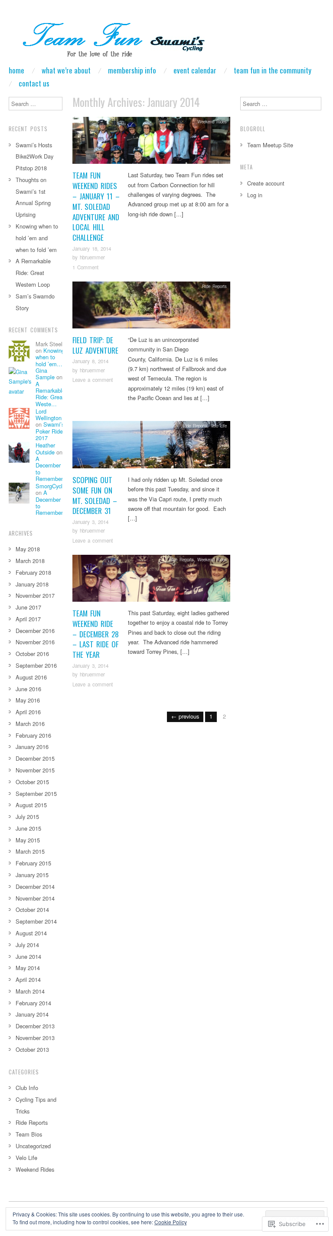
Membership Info (132, 70)
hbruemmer (92, 257)
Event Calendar (194, 70)
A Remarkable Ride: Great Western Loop (33, 272)
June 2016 (28, 689)
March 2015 (30, 851)
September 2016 (36, 665)
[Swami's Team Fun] (108, 41)
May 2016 (28, 700)
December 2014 (35, 886)
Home (16, 70)
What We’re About (66, 70)
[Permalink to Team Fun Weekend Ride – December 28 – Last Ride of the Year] (151, 581)
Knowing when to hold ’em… (50, 357)
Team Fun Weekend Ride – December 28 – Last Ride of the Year (95, 634)
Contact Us (34, 83)
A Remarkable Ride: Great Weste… (50, 394)
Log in (254, 195)
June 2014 (28, 956)
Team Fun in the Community (272, 70)
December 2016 (35, 630)
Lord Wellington (49, 414)
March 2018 (30, 561)
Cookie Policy (170, 1222)
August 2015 (31, 805)
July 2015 (27, 816)
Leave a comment (92, 379)
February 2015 (33, 863)
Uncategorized (33, 1146)
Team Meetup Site (270, 145)
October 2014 (32, 909)
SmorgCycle (50, 486)
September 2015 (36, 793)
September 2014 (36, 921)
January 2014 (32, 1014)
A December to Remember (49, 468)
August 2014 (31, 933)
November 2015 (35, 770)
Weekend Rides (212, 122)
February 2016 (33, 735)
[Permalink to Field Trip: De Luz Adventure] (151, 307)
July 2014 (27, 945)
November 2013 (35, 1038)
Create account (265, 183)
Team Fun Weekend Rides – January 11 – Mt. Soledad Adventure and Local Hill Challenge (96, 206)
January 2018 (32, 584)
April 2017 (28, 619)
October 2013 (32, 1049)
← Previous (185, 716)
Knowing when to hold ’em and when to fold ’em (37, 238)
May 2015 (28, 840)
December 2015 (35, 758)
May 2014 (28, 968)
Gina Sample (45, 373)
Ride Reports (214, 286)
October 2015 (32, 782)
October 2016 (32, 653)
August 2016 (31, 677)
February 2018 (33, 572)
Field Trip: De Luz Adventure (95, 345)
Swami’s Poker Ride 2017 (50, 431)
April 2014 (28, 979)
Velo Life (219, 426)
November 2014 (35, 898)
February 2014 (33, 1003)
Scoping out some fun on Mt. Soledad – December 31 (94, 495)
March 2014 (30, 991)
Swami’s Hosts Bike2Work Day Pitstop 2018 (34, 156)
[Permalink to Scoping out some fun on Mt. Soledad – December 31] (151, 447)
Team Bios (29, 1134)
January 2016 (32, 746)
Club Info (27, 1088)
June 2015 (28, 828)
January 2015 (32, 875)
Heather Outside (45, 448)
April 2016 (28, 712)
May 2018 (28, 549)
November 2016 (35, 642)
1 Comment (85, 267)
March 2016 (30, 723)
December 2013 (35, 1026)
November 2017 (35, 595)
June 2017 (28, 607)
